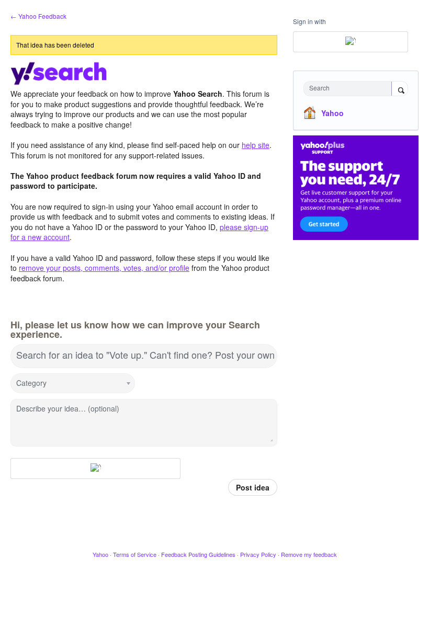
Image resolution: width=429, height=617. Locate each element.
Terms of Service (134, 554)
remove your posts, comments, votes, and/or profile (104, 267)
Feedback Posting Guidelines (198, 554)
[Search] (399, 89)
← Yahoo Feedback (38, 16)
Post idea (252, 487)
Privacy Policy (258, 554)
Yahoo (332, 113)
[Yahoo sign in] (95, 468)
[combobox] (350, 88)
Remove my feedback (309, 554)
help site (255, 145)
